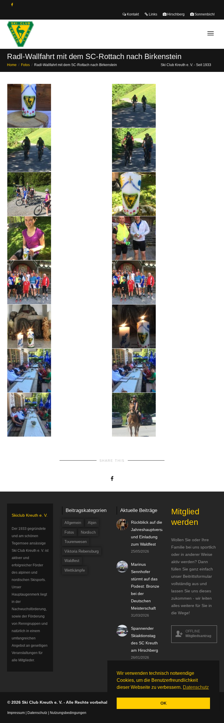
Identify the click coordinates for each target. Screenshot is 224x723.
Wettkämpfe (74, 570)
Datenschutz (37, 713)
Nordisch (88, 532)
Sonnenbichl (204, 14)
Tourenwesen (75, 541)
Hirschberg (175, 14)
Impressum (16, 713)
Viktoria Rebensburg (81, 551)
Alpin (92, 522)
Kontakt (132, 14)
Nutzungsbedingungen (68, 713)
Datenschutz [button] (196, 687)
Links (152, 14)
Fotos (69, 532)
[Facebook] (12, 5)
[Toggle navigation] (210, 33)
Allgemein (72, 522)
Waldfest (71, 560)
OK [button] (163, 703)
